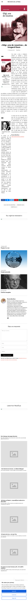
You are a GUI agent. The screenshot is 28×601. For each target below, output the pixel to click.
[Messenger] (7, 200)
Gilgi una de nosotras (9, 204)
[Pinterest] (16, 200)
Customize (14, 594)
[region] (14, 590)
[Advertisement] (14, 384)
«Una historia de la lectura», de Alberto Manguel (12, 469)
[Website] (8, 318)
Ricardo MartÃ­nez (11, 299)
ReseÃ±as (18, 50)
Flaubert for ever (5, 248)
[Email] (25, 200)
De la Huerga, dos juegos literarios (9, 436)
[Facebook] (3, 200)
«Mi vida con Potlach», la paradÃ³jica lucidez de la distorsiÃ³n (13, 501)
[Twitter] (12, 200)
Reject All (14, 598)
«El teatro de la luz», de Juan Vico (9, 534)
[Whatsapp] (20, 200)
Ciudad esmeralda (5, 272)
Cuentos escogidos (6, 292)
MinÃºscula (14, 207)
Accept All (14, 591)
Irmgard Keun (20, 204)
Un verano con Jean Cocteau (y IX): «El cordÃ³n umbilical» (12, 567)
